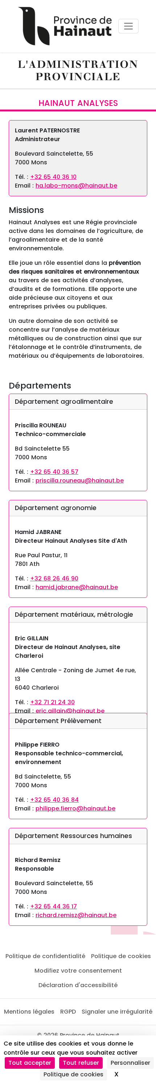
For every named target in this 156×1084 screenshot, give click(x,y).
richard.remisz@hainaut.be (76, 915)
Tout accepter (29, 1063)
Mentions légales (29, 1011)
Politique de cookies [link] (73, 1074)
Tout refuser (81, 1063)
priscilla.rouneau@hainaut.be (80, 480)
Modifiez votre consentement (78, 970)
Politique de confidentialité (45, 956)
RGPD (68, 1011)
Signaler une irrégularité (117, 1011)
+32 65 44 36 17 (53, 906)
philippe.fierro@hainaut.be (75, 808)
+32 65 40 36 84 (54, 800)
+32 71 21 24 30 (52, 702)
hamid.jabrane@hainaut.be (77, 587)
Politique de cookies (121, 956)
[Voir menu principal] (128, 26)
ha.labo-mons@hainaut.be (76, 185)
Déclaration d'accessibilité (78, 985)
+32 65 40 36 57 (54, 472)
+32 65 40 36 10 (53, 177)
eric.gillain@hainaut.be (70, 711)
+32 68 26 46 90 (54, 578)
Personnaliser (130, 1063)
